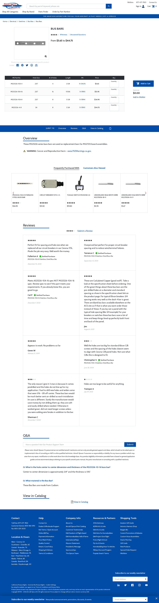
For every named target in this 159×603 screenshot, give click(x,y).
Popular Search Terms (101, 553)
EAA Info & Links (98, 530)
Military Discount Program (102, 550)
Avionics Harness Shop (128, 526)
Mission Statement (73, 543)
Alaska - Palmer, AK (18, 559)
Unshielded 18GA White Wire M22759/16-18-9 (106, 196)
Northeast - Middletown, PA (21, 553)
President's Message (73, 547)
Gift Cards (123, 543)
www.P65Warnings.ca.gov (79, 151)
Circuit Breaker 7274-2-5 (50, 195)
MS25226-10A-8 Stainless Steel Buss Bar (22, 196)
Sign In (138, 6)
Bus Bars (31, 21)
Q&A (84, 128)
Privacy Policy (55, 587)
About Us (69, 523)
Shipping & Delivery (45, 550)
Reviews (74, 128)
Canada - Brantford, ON (19, 561)
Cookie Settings (51, 585)
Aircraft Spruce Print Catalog (76, 526)
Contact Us (153, 2)
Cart (152, 6)
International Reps (72, 540)
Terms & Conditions (46, 553)
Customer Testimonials (74, 530)
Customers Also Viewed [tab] (94, 168)
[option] (31, 43)
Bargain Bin (124, 530)
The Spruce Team (72, 553)
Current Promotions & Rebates (131, 533)
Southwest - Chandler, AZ (20, 545)
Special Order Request (128, 550)
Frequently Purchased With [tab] (66, 168)
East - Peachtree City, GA (20, 556)
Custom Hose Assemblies (129, 536)
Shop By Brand (28, 12)
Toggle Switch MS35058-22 (78, 195)
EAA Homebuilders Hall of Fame (77, 536)
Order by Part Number (61, 12)
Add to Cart (144, 83)
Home (5, 21)
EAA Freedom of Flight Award (76, 533)
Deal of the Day (126, 540)
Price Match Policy (45, 540)
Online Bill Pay (44, 533)
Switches (22, 21)
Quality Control (44, 543)
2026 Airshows (98, 523)
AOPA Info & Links (99, 526)
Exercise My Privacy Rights (36, 585)
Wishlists (130, 2)
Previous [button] (13, 193)
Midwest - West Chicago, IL (21, 550)
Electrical (13, 21)
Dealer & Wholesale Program (49, 526)
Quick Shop (25, 207)
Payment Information (46, 536)
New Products (125, 547)
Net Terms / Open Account (48, 530)
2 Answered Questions (78, 34)
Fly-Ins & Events (99, 543)
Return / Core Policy (46, 547)
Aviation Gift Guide (127, 523)
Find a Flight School (100, 540)
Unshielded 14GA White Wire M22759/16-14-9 (133, 196)
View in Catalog (97, 128)
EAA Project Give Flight (101, 536)
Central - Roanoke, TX (19, 547)
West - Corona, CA (18, 542)
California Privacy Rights (19, 585)
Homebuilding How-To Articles (104, 547)
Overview (62, 128)
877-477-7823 (141, 2)
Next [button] (146, 193)
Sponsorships (71, 550)
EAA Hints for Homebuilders (103, 533)
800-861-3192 (30, 526)
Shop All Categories (10, 12)
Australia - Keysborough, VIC (21, 564)
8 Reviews (63, 34)
